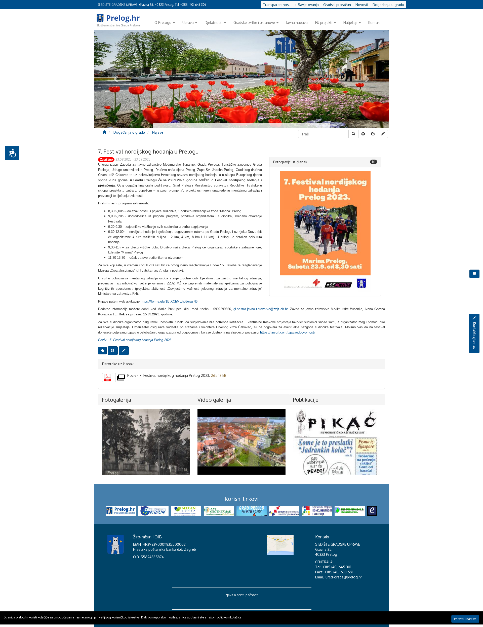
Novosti (361, 5)
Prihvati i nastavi (465, 619)
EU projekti (323, 22)
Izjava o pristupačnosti (241, 595)
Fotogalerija (116, 399)
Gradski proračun (337, 5)
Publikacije (305, 399)
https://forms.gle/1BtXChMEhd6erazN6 (169, 301)
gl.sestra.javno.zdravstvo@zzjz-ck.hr (260, 309)
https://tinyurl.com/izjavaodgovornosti (287, 332)
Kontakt (374, 22)
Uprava (188, 22)
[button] (108, 442)
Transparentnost (276, 5)
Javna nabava (297, 22)
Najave (157, 132)
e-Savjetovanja (307, 5)
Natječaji (350, 22)
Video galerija (214, 399)
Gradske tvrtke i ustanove (254, 22)
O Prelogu (162, 22)
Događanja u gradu (388, 5)
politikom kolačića (229, 617)
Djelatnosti (213, 22)
